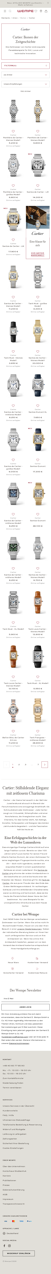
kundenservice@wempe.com (15, 1037)
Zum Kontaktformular (13, 1078)
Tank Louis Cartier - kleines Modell (37, 630)
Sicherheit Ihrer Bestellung (16, 1143)
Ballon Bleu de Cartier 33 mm (13, 738)
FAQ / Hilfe (8, 1115)
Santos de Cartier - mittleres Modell (13, 413)
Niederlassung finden (13, 1083)
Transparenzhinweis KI (14, 1204)
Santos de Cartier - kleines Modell (13, 304)
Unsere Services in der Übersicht (18, 1106)
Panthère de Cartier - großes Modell (13, 193)
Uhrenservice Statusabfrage (16, 1120)
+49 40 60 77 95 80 (14, 1066)
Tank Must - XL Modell (13, 629)
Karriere (7, 1176)
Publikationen (9, 1180)
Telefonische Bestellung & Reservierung (22, 1125)
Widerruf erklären (18, 1253)
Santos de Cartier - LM (38, 192)
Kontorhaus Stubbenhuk (14, 1171)
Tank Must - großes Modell (37, 304)
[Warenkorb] (46, 11)
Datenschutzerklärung (13, 1190)
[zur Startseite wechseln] (25, 11)
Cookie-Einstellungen (13, 1148)
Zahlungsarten (10, 1139)
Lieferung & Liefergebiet (14, 1134)
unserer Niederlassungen (29, 929)
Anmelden (25, 1007)
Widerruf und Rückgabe (14, 1129)
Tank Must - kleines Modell (13, 359)
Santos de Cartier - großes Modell (13, 467)
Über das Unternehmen (14, 1166)
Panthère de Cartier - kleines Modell (13, 139)
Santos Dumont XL (38, 412)
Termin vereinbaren (12, 1088)
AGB (5, 1194)
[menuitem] (5, 11)
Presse (6, 1185)
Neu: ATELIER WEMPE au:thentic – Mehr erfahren (25, 4)
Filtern (10, 66)
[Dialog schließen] (49, 2)
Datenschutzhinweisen (19, 1043)
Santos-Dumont (38, 466)
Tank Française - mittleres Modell (38, 738)
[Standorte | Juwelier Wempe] (40, 11)
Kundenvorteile (10, 1111)
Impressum (8, 1199)
